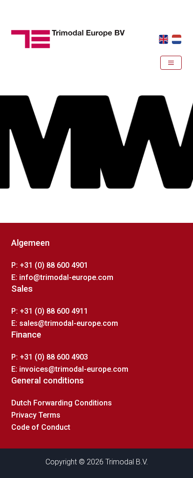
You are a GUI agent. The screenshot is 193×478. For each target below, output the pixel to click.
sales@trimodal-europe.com (129, 82)
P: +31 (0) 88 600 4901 (49, 265)
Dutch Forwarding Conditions (61, 402)
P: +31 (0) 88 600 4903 (49, 357)
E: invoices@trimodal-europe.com (69, 369)
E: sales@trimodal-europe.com (64, 323)
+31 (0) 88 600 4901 (45, 82)
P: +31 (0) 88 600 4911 (49, 311)
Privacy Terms (35, 415)
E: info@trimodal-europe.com (62, 277)
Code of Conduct (40, 427)
